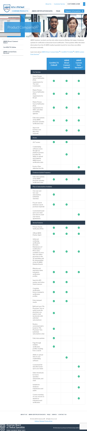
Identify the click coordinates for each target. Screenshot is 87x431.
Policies (37, 421)
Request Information (73, 11)
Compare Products (20, 11)
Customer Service (59, 4)
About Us (48, 4)
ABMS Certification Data (42, 11)
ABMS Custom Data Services (9, 52)
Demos (54, 414)
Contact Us (62, 414)
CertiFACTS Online (9, 47)
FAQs (58, 11)
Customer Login (73, 4)
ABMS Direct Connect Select (10, 42)
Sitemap (42, 421)
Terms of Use (48, 421)
